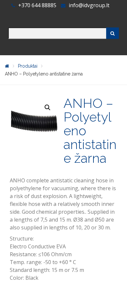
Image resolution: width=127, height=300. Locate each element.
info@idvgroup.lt (89, 5)
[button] (47, 107)
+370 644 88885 (38, 5)
